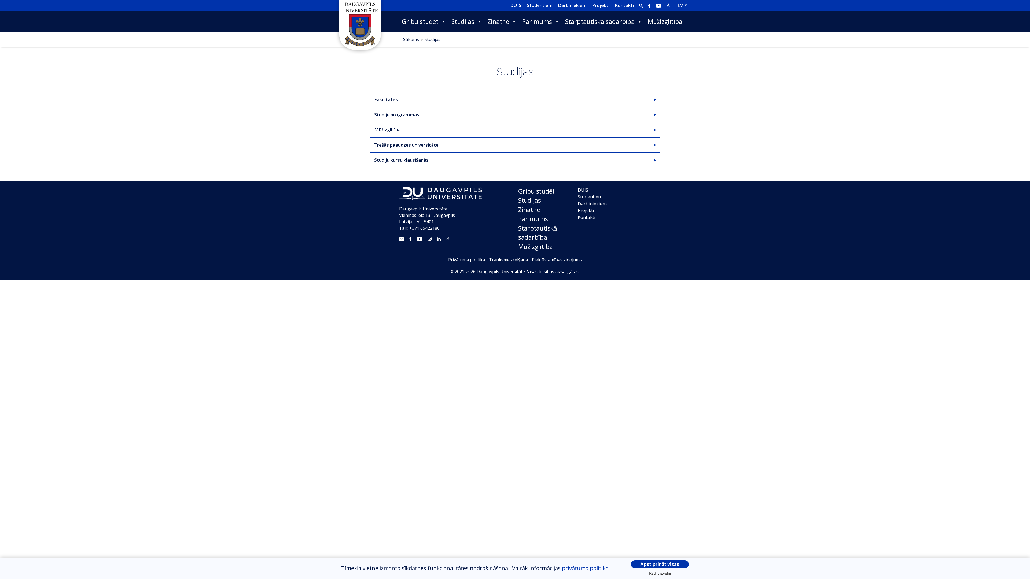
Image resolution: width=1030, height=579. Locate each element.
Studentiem (540, 5)
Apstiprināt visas (659, 564)
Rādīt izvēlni (660, 573)
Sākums (411, 39)
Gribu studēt (420, 21)
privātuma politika (585, 568)
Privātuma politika (466, 260)
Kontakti (624, 5)
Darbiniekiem (572, 5)
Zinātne (498, 21)
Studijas (462, 21)
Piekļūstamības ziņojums (557, 260)
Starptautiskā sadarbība (600, 21)
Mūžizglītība (665, 21)
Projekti (600, 5)
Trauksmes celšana (508, 260)
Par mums (537, 21)
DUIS (515, 5)
